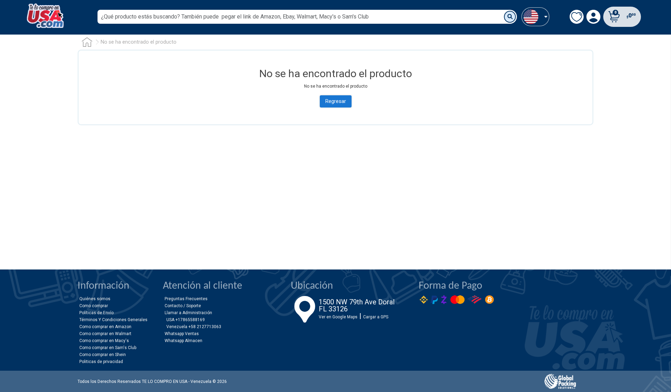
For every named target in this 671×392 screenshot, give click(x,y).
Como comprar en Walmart (105, 333)
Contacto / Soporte (183, 305)
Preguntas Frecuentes (186, 298)
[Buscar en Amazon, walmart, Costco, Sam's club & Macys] (510, 17)
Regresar (335, 101)
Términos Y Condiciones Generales (113, 319)
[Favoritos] (577, 17)
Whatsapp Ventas (182, 333)
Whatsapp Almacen (183, 340)
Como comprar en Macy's (104, 340)
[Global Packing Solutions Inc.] (560, 381)
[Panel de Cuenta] (535, 16)
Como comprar (93, 305)
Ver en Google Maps (338, 317)
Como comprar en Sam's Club (107, 347)
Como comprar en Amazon (105, 326)
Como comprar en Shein (102, 354)
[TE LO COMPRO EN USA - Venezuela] (45, 15)
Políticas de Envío (96, 312)
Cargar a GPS (375, 317)
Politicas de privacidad (101, 361)
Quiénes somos (94, 298)
